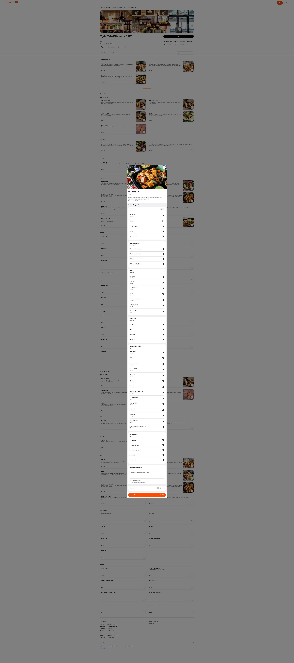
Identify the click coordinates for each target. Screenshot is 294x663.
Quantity (132, 488)
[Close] (164, 167)
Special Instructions (136, 467)
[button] (147, 177)
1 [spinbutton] (160, 488)
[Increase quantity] (163, 488)
